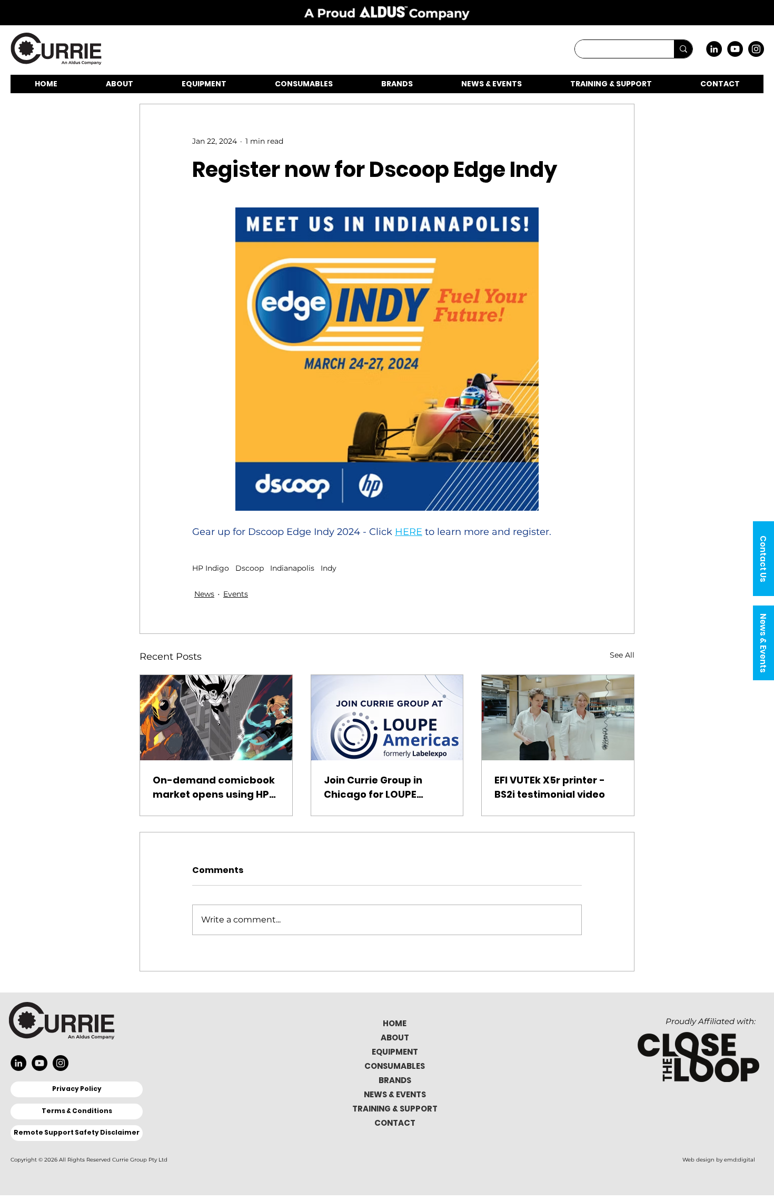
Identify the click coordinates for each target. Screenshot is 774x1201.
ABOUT (395, 1037)
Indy (328, 568)
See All (622, 655)
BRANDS (395, 1080)
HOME (394, 1023)
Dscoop (249, 568)
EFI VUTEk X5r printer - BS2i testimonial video (549, 787)
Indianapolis (292, 568)
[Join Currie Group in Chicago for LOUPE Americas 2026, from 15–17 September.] (387, 717)
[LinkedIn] (714, 49)
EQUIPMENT (395, 1051)
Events (235, 594)
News (204, 594)
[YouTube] (735, 49)
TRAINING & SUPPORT (395, 1108)
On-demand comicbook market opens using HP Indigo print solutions (214, 787)
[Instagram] (756, 49)
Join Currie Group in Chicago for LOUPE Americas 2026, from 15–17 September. (385, 787)
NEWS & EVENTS (395, 1094)
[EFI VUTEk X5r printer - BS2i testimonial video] (558, 717)
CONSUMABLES (394, 1065)
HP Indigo (210, 568)
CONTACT (394, 1122)
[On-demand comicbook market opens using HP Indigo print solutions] (216, 717)
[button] (763, 558)
